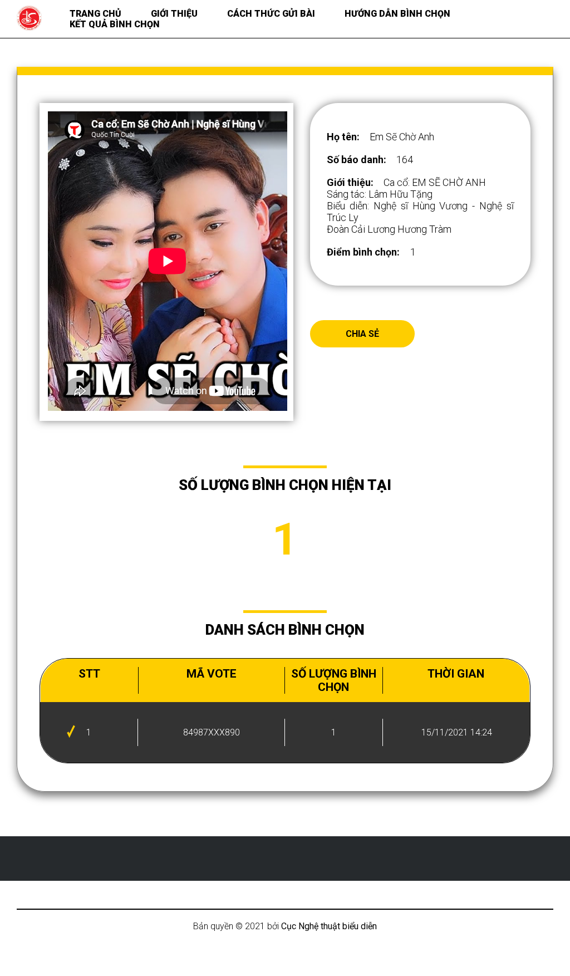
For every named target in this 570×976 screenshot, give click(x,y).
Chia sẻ (362, 333)
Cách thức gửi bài (271, 13)
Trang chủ (95, 13)
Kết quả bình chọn (115, 24)
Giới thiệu (174, 13)
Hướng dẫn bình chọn (397, 13)
